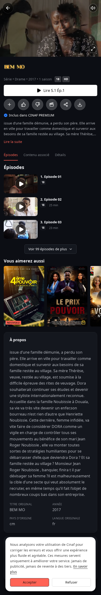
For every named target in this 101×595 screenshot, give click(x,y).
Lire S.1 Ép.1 (54, 90)
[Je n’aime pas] (37, 104)
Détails (60, 155)
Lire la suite (13, 141)
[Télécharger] (79, 104)
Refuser (71, 582)
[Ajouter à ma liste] (9, 104)
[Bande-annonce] (51, 104)
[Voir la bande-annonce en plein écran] (93, 49)
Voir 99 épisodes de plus (47, 249)
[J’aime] (23, 104)
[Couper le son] (93, 8)
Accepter (30, 582)
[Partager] (65, 104)
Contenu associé (36, 155)
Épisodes (11, 155)
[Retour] (8, 8)
